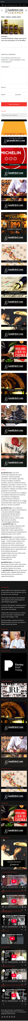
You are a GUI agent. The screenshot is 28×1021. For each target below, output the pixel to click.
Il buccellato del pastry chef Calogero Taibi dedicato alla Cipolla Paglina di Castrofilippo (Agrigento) (13, 600)
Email (3, 94)
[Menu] (2, 10)
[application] (14, 881)
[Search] (26, 10)
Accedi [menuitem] (2, 1)
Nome (3, 87)
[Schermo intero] (25, 888)
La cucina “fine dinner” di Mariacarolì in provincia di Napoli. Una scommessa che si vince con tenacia (13, 607)
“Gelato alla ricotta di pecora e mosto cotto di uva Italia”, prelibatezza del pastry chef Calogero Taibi (13, 615)
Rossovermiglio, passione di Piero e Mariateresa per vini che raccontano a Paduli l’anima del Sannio (13, 622)
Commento (5, 67)
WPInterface (11, 1013)
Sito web (18, 94)
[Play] (3, 888)
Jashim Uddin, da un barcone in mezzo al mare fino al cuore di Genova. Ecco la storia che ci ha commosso (13, 592)
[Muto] (22, 888)
